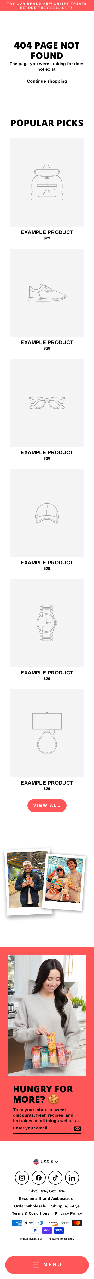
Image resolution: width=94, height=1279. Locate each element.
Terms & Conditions (31, 1213)
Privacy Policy (68, 1213)
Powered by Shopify (61, 1238)
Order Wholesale (30, 1206)
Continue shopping (47, 81)
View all (47, 805)
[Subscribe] (77, 1128)
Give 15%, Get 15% (47, 1191)
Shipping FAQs (65, 1206)
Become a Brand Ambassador (47, 1198)
